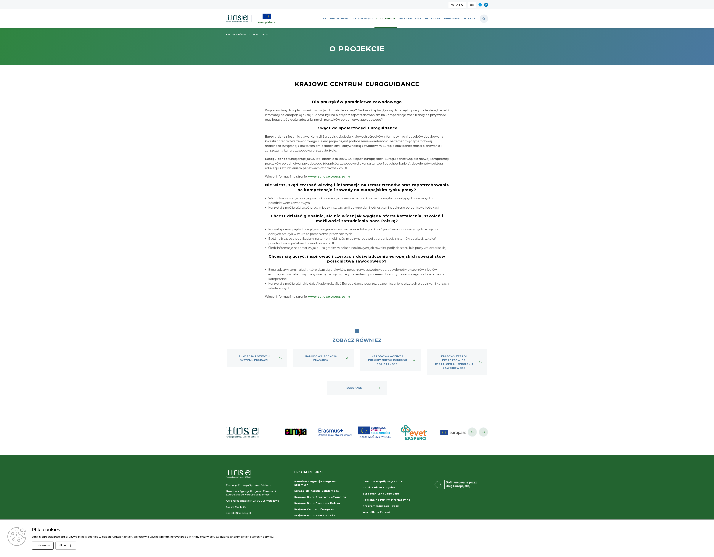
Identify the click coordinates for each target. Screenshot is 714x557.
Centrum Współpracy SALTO (383, 481)
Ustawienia (43, 545)
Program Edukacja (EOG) (381, 506)
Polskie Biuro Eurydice (379, 487)
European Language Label (382, 493)
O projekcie (385, 18)
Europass (452, 18)
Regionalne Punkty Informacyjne (386, 499)
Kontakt (470, 18)
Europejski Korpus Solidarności (317, 491)
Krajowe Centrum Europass (314, 509)
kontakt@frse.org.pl (238, 513)
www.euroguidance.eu (326, 176)
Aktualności (363, 18)
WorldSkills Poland (376, 512)
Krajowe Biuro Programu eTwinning (320, 497)
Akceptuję (65, 545)
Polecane (432, 18)
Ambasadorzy (410, 18)
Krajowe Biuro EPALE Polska (314, 515)
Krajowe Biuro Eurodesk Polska (317, 503)
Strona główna (336, 18)
